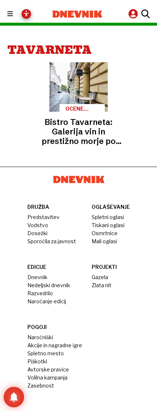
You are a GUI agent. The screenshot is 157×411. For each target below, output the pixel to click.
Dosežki (37, 233)
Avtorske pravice (48, 369)
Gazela (100, 277)
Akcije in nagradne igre (54, 345)
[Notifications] (14, 397)
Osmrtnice (105, 233)
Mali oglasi (104, 241)
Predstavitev (43, 217)
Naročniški (40, 337)
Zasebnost (40, 385)
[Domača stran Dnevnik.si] (77, 14)
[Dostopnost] (26, 14)
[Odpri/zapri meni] (16, 14)
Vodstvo (37, 225)
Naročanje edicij (46, 301)
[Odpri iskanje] (144, 14)
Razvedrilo (40, 293)
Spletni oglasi (108, 217)
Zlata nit (101, 285)
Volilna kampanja (47, 377)
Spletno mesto (45, 353)
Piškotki (37, 361)
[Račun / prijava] (134, 13)
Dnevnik (37, 277)
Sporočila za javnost (51, 241)
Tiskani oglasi (108, 225)
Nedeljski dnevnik (48, 285)
